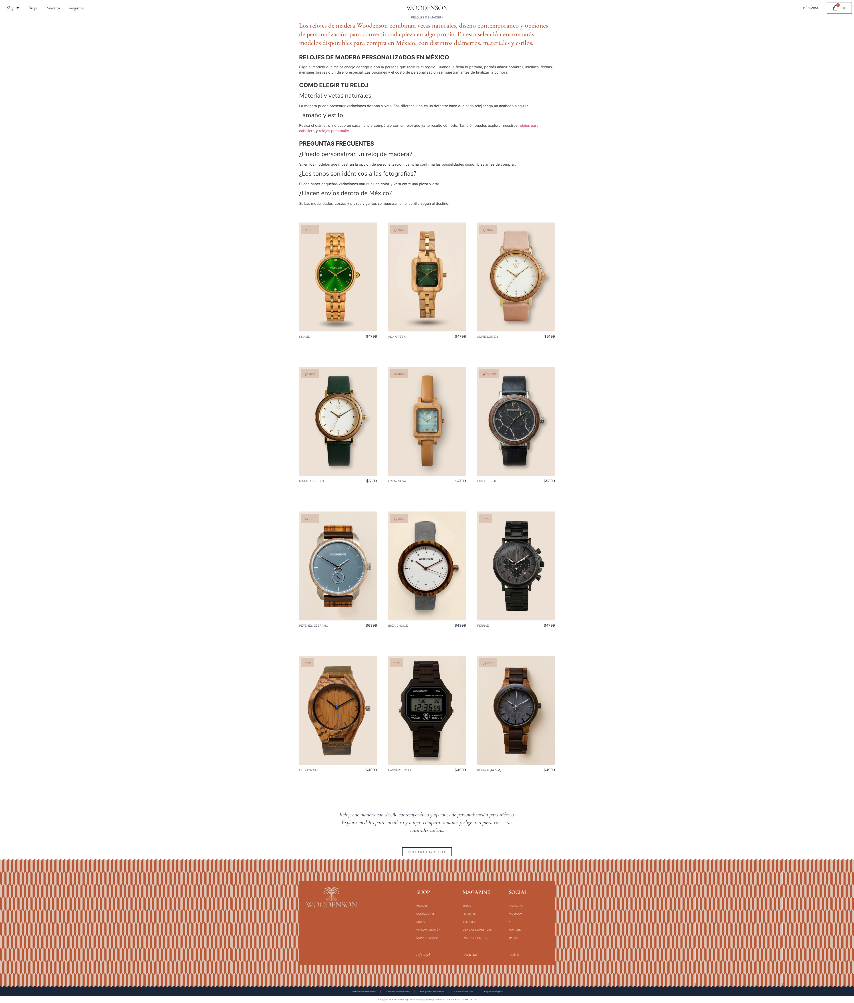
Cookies (514, 955)
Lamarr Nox (487, 481)
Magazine (76, 8)
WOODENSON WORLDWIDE (461, 999)
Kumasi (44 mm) (489, 770)
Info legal (423, 955)
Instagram (516, 905)
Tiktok (513, 937)
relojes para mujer (334, 130)
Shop (10, 8)
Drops (32, 8)
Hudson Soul (310, 770)
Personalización (428, 929)
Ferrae (483, 625)
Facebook (515, 913)
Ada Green (397, 336)
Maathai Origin (311, 481)
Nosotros (53, 8)
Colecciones (425, 913)
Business (469, 921)
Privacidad (470, 955)
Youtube (515, 929)
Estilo (467, 905)
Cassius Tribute (401, 770)
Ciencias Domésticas (477, 929)
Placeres (469, 913)
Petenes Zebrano (313, 625)
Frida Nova (397, 481)
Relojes (422, 905)
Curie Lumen (487, 336)
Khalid (304, 336)
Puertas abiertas (475, 937)
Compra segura (427, 937)
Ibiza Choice (398, 625)
